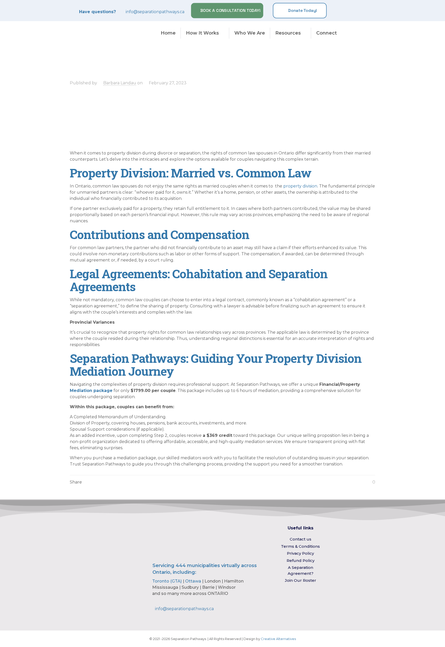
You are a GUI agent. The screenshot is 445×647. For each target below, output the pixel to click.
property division (300, 186)
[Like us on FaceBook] (335, 10)
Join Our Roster (300, 580)
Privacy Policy (300, 553)
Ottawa (193, 581)
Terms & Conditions (300, 546)
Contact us (300, 539)
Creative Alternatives (278, 639)
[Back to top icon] (420, 636)
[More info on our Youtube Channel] (361, 10)
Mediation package (91, 390)
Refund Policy (300, 560)
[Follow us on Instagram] (344, 10)
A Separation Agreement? (300, 570)
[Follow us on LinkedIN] (353, 10)
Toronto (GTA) (167, 581)
